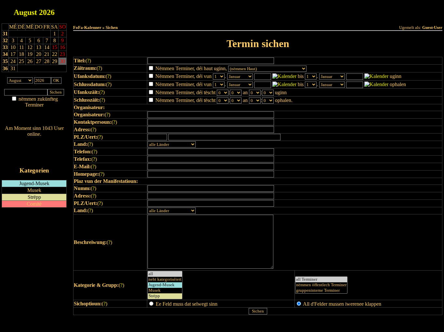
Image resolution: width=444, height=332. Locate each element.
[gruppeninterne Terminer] (321, 290)
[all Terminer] (321, 279)
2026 (47, 12)
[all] (165, 274)
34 (5, 54)
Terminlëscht (331, 10)
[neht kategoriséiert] (165, 279)
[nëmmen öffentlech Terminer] (321, 285)
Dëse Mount (258, 10)
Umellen (258, 16)
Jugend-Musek (34, 183)
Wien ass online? (34, 140)
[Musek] (165, 290)
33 (5, 47)
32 (5, 40)
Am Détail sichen (34, 111)
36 (5, 68)
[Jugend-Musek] (165, 285)
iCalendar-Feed (34, 158)
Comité (34, 204)
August (25, 12)
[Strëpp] (165, 296)
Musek (34, 190)
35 (5, 61)
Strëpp (34, 197)
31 (5, 33)
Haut (185, 10)
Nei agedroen (34, 117)
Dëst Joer (294, 10)
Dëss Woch (221, 10)
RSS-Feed (34, 152)
